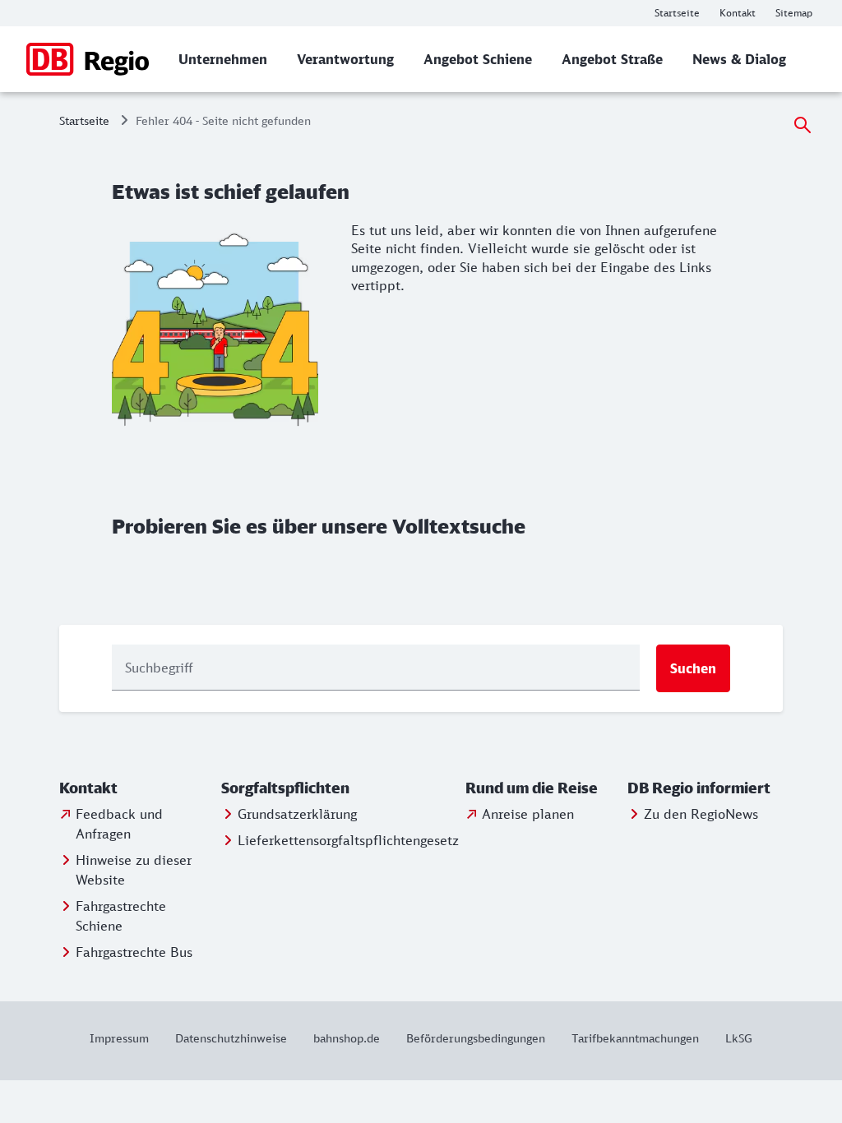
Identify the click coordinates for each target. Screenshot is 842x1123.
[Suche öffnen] (802, 125)
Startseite (84, 120)
